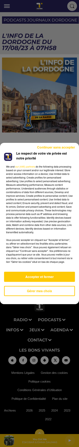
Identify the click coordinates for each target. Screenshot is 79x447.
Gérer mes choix (39, 291)
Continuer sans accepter (56, 147)
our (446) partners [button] (25, 166)
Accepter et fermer (39, 276)
